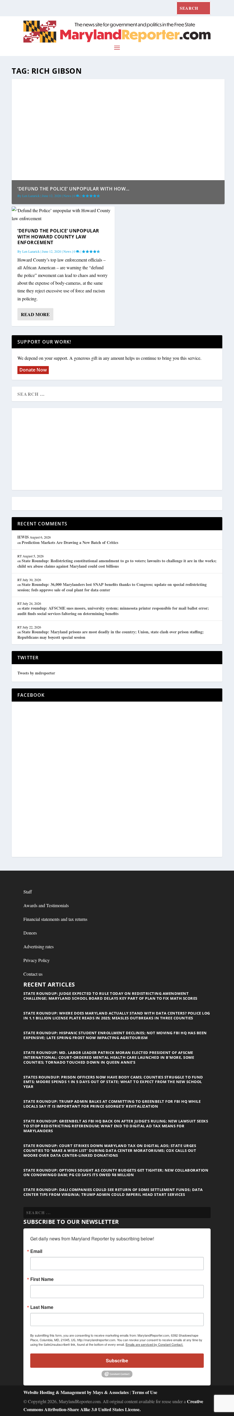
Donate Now (33, 370)
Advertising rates (38, 946)
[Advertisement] (117, 449)
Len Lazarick (31, 195)
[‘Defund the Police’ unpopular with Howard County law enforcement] (63, 214)
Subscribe (117, 1360)
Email (36, 1251)
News (67, 195)
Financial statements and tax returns (55, 919)
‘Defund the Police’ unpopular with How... (73, 189)
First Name (42, 1279)
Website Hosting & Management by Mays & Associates (76, 1392)
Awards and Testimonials (46, 905)
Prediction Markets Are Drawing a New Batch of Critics (70, 542)
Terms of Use (144, 1392)
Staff (27, 892)
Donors (30, 933)
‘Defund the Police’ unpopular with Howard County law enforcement (58, 237)
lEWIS (23, 537)
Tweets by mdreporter (36, 673)
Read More (35, 314)
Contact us (33, 974)
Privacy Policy (36, 960)
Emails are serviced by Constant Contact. (154, 1344)
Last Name (41, 1307)
